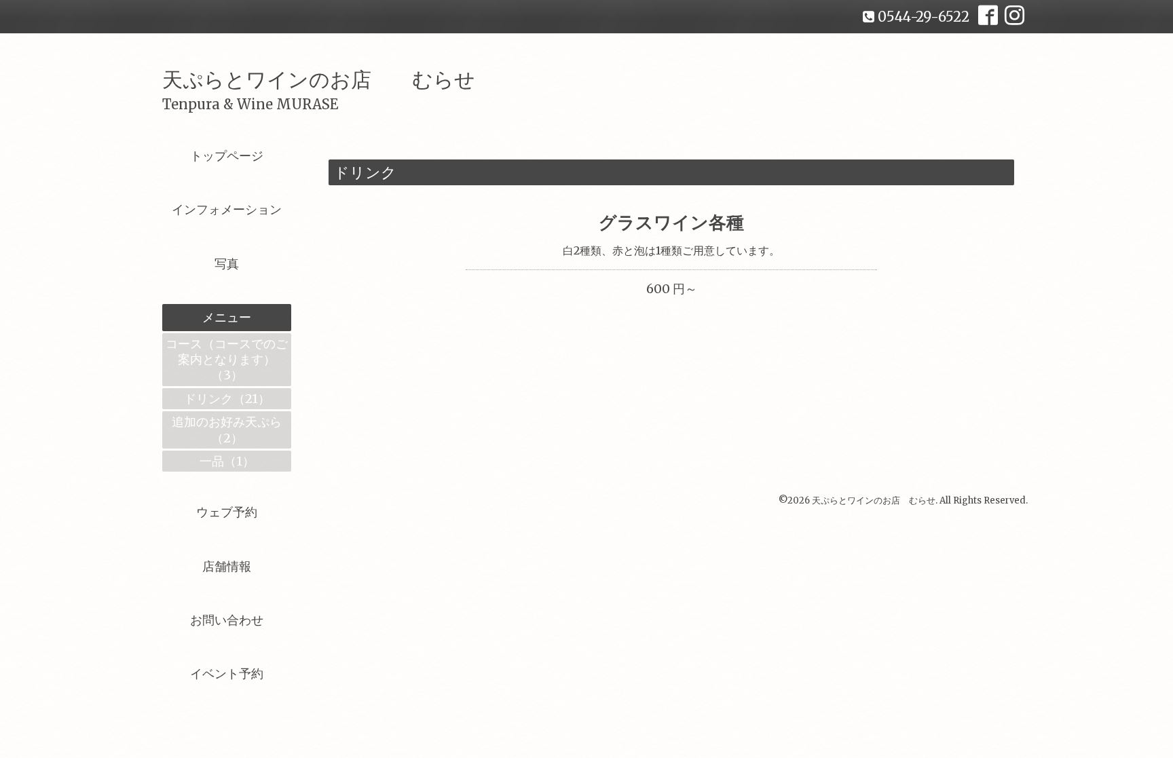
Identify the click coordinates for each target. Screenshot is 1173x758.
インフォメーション (227, 209)
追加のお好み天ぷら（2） (227, 429)
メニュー (226, 317)
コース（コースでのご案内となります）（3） (227, 359)
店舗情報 (226, 566)
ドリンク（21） (227, 398)
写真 (227, 263)
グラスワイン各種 (671, 222)
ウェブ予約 (226, 512)
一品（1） (227, 461)
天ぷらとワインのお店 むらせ (318, 79)
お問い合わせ (226, 620)
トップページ (226, 156)
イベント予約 (226, 673)
